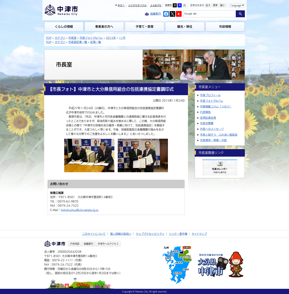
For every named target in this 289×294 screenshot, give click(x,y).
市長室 (72, 38)
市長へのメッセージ (212, 129)
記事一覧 (95, 42)
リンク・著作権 (178, 234)
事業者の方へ (104, 26)
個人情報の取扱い (120, 234)
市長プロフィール (210, 95)
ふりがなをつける (137, 5)
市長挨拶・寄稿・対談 (213, 140)
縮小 (222, 5)
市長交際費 (206, 123)
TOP (49, 38)
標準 (215, 5)
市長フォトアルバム (91, 38)
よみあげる (155, 5)
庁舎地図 (74, 243)
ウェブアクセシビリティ (150, 234)
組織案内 (88, 243)
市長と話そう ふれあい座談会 (218, 134)
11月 (122, 38)
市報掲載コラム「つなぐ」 (216, 106)
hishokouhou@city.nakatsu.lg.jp (79, 210)
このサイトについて (94, 234)
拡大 (208, 5)
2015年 (111, 38)
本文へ (121, 5)
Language (236, 5)
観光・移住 (184, 26)
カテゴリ (60, 38)
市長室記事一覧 (77, 42)
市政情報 (225, 26)
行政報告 (205, 112)
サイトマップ (199, 234)
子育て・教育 (145, 26)
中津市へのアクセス (108, 243)
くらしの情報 (64, 26)
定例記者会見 (208, 117)
